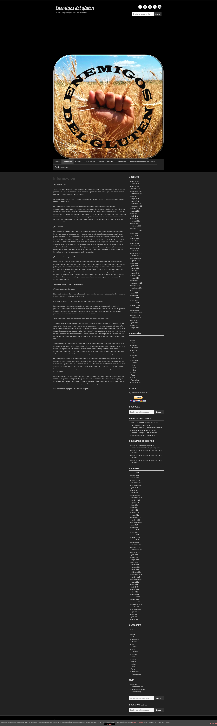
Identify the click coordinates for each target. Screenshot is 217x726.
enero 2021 (135, 223)
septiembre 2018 (136, 288)
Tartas (133, 377)
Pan (132, 353)
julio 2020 (134, 233)
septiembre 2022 (136, 194)
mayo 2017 (135, 328)
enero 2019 (135, 278)
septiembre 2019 (136, 258)
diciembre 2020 (136, 226)
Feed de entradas (137, 687)
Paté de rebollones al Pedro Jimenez (143, 435)
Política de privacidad (106, 162)
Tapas (133, 375)
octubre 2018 (135, 285)
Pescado (134, 363)
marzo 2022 (135, 201)
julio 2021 (134, 213)
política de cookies (137, 722)
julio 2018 (134, 293)
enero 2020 (135, 248)
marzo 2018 (135, 303)
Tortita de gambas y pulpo (146, 445)
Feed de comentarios (138, 689)
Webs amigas (90, 162)
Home (57, 162)
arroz (133, 338)
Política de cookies (62, 167)
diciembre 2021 (136, 203)
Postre (133, 367)
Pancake (134, 355)
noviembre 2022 (136, 191)
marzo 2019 (135, 273)
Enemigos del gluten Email (160, 7)
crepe (133, 343)
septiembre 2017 (136, 318)
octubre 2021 (135, 208)
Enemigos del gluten (74, 8)
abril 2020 (134, 241)
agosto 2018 (135, 290)
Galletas (134, 345)
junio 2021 (134, 216)
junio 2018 (134, 295)
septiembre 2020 (136, 231)
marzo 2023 (135, 186)
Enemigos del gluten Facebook (140, 7)
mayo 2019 (135, 268)
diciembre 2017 (136, 310)
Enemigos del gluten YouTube (150, 7)
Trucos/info (122, 162)
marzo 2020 (135, 243)
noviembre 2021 (136, 206)
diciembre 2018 (136, 280)
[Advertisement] (108, 36)
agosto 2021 (135, 211)
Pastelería (134, 360)
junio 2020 (134, 236)
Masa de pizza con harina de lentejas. (143, 430)
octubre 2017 (135, 315)
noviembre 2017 (136, 313)
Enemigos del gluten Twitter (145, 7)
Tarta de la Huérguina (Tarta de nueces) (144, 433)
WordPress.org (136, 692)
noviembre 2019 (136, 253)
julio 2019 (134, 263)
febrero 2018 (135, 305)
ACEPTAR (109, 724)
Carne (133, 340)
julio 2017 (134, 323)
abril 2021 (134, 218)
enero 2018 (135, 308)
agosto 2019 (135, 261)
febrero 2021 (135, 221)
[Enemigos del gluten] (108, 106)
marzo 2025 (135, 181)
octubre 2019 (135, 256)
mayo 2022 (135, 199)
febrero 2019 (135, 275)
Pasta (133, 358)
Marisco (134, 350)
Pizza (133, 365)
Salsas (133, 372)
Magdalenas (135, 348)
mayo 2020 (135, 238)
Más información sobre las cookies (142, 162)
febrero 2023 (135, 189)
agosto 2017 (135, 320)
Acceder (134, 684)
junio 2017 (134, 325)
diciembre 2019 (136, 251)
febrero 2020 (135, 246)
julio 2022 (134, 196)
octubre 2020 (135, 228)
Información (67, 162)
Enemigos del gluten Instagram (155, 7)
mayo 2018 (135, 298)
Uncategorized (136, 382)
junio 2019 (134, 266)
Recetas (78, 162)
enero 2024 (135, 184)
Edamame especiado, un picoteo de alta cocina (147, 428)
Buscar (157, 14)
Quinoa (133, 370)
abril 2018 (134, 300)
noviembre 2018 (136, 283)
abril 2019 (134, 270)
